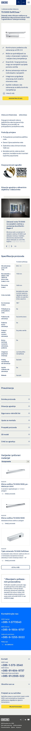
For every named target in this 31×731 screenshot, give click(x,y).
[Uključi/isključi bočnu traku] (23, 2)
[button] (6, 246)
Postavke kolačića (5, 727)
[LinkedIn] (25, 720)
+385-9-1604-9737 (12, 629)
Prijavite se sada (15, 706)
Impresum (18, 727)
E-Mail (12, 598)
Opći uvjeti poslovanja (6, 725)
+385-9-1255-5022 (13, 637)
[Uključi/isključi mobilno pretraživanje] (18, 2)
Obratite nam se (7, 684)
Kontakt (4, 659)
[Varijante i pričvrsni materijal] (15, 462)
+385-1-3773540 (11, 621)
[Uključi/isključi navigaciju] (28, 2)
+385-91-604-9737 (12, 670)
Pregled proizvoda (9, 115)
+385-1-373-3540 (12, 665)
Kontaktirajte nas (15, 98)
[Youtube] (28, 720)
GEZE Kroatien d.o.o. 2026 (7, 723)
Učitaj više (15, 567)
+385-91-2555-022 (12, 675)
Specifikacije (24, 115)
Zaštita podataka (17, 725)
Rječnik (13, 727)
